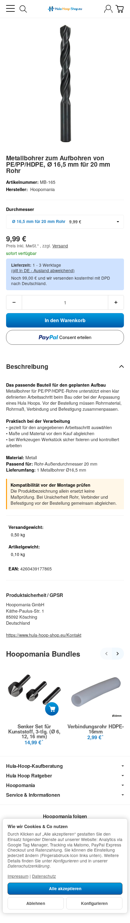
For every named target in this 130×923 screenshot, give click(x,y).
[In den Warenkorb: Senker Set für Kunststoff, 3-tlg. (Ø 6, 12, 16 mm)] (52, 709)
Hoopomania (20, 785)
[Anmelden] (108, 9)
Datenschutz (44, 876)
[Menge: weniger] (14, 302)
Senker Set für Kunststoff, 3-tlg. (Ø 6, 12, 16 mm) (34, 731)
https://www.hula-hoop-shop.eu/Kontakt (43, 635)
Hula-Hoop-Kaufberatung (34, 766)
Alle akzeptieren (65, 888)
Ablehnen (35, 903)
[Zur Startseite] (65, 9)
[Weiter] (118, 654)
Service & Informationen (33, 795)
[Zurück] (106, 654)
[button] (65, 367)
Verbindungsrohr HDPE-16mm (95, 729)
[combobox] (65, 222)
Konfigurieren (94, 903)
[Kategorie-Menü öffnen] (10, 8)
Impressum (18, 876)
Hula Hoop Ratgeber (29, 775)
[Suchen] (23, 9)
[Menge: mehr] (116, 302)
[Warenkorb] (119, 9)
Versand (60, 246)
